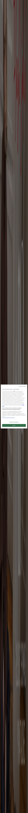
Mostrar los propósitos (14, 421)
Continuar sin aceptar (22, 386)
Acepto (14, 425)
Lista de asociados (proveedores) (8, 417)
